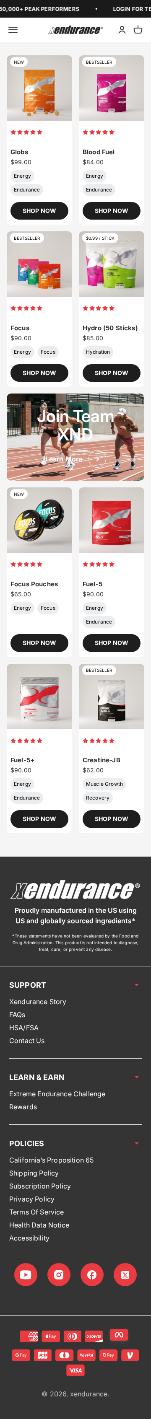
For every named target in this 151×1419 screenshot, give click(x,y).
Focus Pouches (34, 584)
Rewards (23, 1107)
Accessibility (29, 1238)
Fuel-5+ (22, 760)
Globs (19, 152)
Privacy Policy (32, 1199)
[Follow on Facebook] (92, 1274)
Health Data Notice (39, 1225)
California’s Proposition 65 (51, 1160)
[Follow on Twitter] (125, 1274)
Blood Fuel (99, 152)
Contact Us (27, 1040)
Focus (19, 328)
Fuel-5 (92, 584)
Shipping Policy (34, 1173)
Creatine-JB (101, 760)
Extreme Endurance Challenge (57, 1094)
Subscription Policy (40, 1186)
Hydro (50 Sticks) (110, 328)
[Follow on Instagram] (58, 1274)
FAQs (17, 1014)
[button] (27, 131)
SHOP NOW (39, 210)
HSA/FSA (24, 1027)
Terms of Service (36, 1212)
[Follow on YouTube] (25, 1274)
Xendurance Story (38, 1001)
